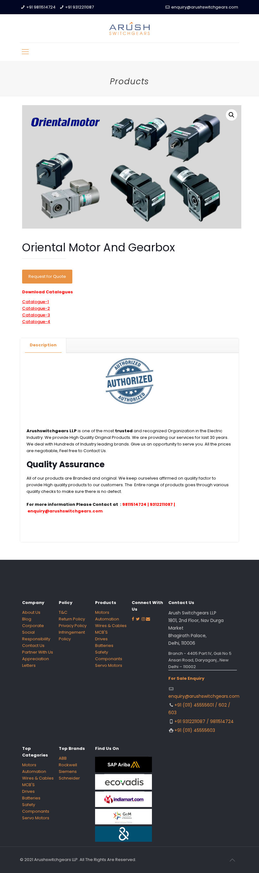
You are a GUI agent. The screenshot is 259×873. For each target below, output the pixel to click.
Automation (107, 619)
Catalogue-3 (36, 315)
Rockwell (68, 765)
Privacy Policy (73, 626)
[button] (231, 115)
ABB (63, 758)
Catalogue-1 (35, 302)
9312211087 (161, 504)
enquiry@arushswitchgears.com (204, 7)
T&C (63, 612)
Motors (102, 612)
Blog (26, 619)
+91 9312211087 (79, 7)
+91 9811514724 (41, 7)
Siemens (68, 771)
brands (121, 444)
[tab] (43, 345)
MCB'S (101, 632)
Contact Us (94, 451)
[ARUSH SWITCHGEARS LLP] (129, 28)
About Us (31, 612)
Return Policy (72, 619)
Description (43, 345)
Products (121, 437)
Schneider (69, 778)
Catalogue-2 (36, 308)
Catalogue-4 (36, 322)
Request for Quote (47, 276)
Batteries (104, 646)
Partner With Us (37, 652)
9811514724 (135, 504)
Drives (101, 639)
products (54, 478)
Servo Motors (108, 665)
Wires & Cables (111, 626)
